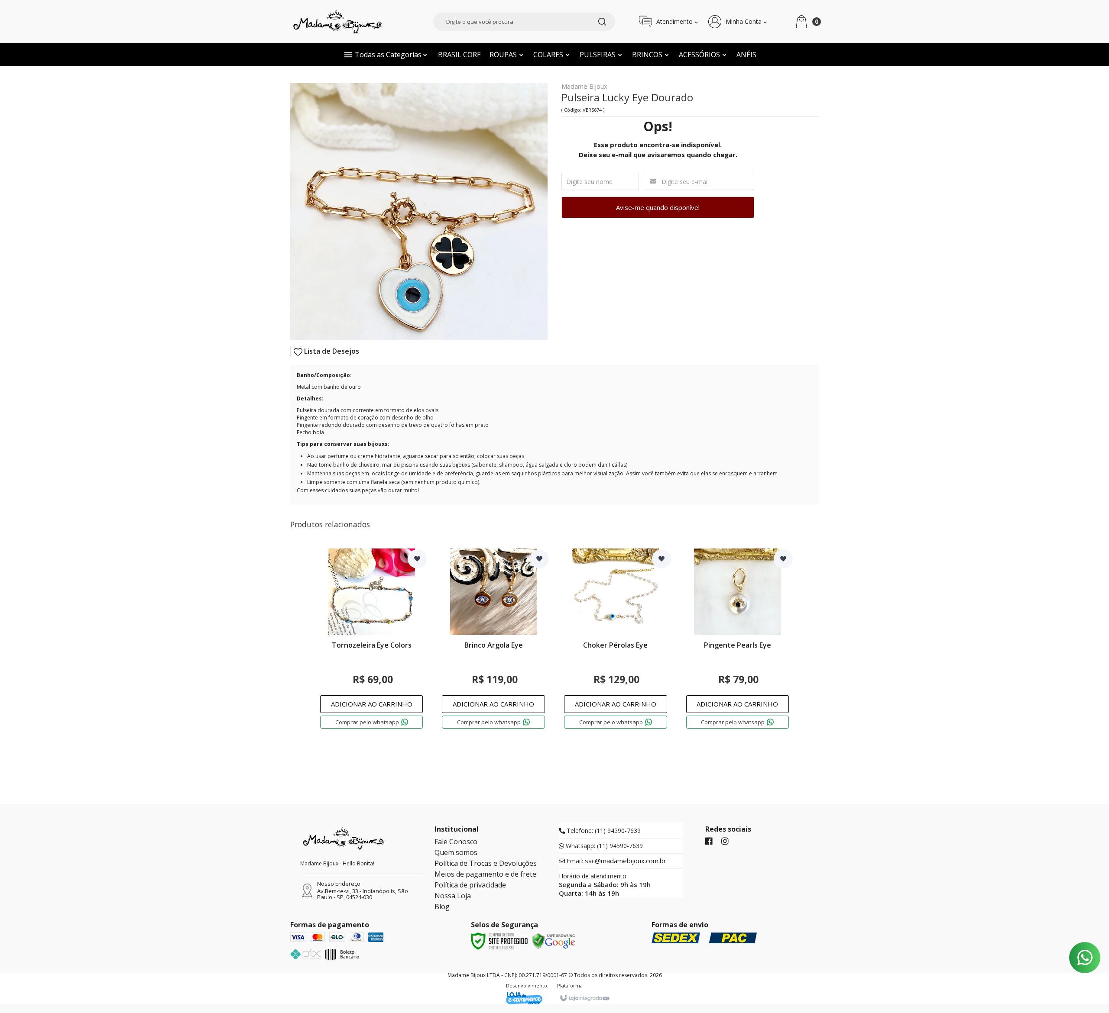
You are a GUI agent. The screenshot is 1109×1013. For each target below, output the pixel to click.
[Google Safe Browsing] (553, 940)
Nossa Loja (453, 895)
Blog (442, 906)
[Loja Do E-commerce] (527, 998)
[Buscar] (602, 22)
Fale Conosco (456, 841)
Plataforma (570, 985)
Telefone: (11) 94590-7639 (603, 831)
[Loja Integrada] (584, 998)
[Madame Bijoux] (338, 21)
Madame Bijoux (584, 86)
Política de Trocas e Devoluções (486, 863)
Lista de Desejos (330, 351)
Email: (615, 861)
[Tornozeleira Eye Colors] (371, 645)
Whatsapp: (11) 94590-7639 (603, 846)
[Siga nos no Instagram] (725, 841)
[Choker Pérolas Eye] (615, 645)
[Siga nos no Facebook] (709, 841)
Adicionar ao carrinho (371, 704)
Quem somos (456, 852)
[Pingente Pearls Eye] (737, 645)
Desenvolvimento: (527, 985)
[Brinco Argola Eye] (493, 645)
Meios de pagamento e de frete (485, 874)
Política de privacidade (470, 885)
